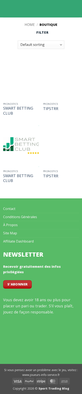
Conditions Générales (20, 217)
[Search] (77, 9)
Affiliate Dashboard (18, 241)
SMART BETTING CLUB (18, 110)
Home (30, 24)
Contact (9, 208)
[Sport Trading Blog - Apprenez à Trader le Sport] (41, 8)
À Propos (10, 225)
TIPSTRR (50, 108)
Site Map (10, 233)
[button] (5, 9)
